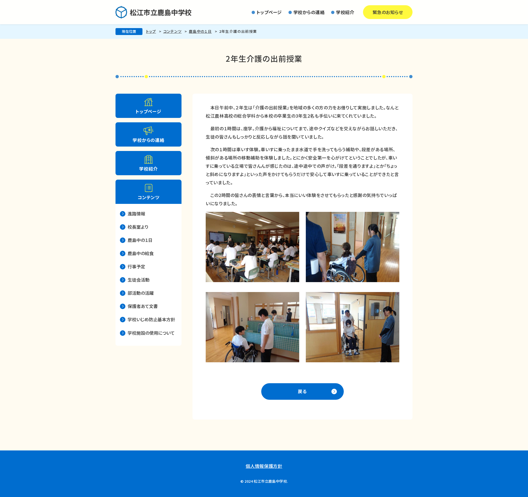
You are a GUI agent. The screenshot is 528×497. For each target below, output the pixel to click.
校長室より (138, 226)
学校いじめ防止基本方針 (151, 319)
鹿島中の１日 (200, 31)
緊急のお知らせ (388, 12)
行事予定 (136, 266)
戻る (302, 391)
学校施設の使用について (151, 332)
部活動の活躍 (141, 293)
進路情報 (136, 213)
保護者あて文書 (143, 306)
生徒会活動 (139, 279)
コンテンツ (172, 31)
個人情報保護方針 (264, 466)
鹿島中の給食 (141, 253)
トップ (151, 31)
